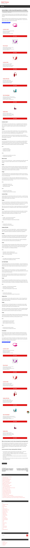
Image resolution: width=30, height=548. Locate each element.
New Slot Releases (5, 518)
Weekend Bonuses (5, 529)
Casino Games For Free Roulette (7, 476)
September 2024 (5, 542)
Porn (3, 521)
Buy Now (15, 36)
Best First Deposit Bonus (6, 481)
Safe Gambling (5, 522)
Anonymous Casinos (5, 504)
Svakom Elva (5, 111)
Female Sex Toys (4, 463)
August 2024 (4, 543)
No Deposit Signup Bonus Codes (7, 485)
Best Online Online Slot (6, 494)
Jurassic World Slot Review (6, 486)
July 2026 (4, 541)
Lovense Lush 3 (6, 29)
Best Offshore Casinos (6, 484)
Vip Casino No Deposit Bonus (7, 489)
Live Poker (4, 516)
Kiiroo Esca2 (5, 45)
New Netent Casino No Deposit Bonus (8, 495)
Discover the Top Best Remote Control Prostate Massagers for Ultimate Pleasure (14, 497)
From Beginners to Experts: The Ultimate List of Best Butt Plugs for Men (13, 496)
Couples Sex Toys (5, 508)
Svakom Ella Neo (6, 78)
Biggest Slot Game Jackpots (6, 483)
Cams (3, 507)
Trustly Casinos (5, 527)
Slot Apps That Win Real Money (7, 482)
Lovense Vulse (5, 62)
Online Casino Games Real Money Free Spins (9, 487)
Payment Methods (5, 519)
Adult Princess (5, 2)
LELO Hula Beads (6, 95)
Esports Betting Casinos (6, 509)
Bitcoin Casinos (5, 506)
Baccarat (4, 505)
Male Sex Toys (4, 517)
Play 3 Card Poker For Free (6, 488)
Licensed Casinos (5, 515)
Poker (3, 520)
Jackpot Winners (5, 514)
